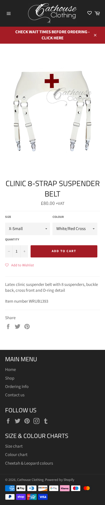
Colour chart (16, 455)
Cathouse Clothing (30, 479)
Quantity (12, 240)
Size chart (14, 446)
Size (8, 217)
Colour (58, 217)
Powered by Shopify (59, 479)
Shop (9, 378)
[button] (19, 265)
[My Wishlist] (89, 13)
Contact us (14, 395)
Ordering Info (17, 387)
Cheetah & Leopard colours (29, 463)
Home (10, 370)
